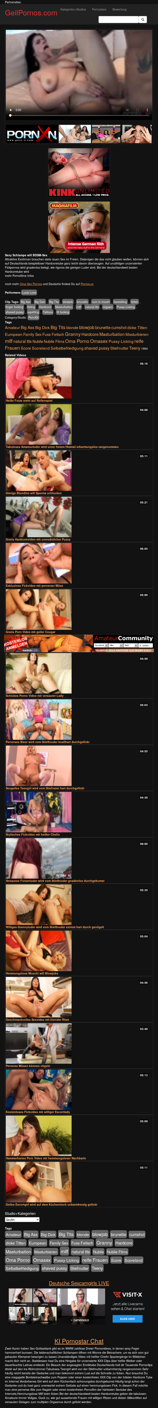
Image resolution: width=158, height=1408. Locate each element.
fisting (31, 307)
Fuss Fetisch (53, 334)
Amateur (12, 327)
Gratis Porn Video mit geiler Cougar (30, 632)
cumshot (119, 327)
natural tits (92, 307)
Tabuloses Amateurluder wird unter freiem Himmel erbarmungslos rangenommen (62, 447)
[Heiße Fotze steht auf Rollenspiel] (79, 378)
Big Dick (40, 302)
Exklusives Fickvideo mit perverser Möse (34, 585)
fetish (134, 302)
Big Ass (25, 302)
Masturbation (63, 307)
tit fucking (63, 312)
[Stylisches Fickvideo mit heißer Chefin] (79, 812)
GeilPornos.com (31, 12)
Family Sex (32, 334)
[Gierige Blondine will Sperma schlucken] (79, 470)
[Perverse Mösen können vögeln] (79, 1043)
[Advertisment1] (79, 172)
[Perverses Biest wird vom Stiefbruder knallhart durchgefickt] (79, 719)
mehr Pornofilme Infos (19, 276)
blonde (72, 327)
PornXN (33, 317)
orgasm (108, 307)
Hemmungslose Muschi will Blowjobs (32, 973)
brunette (82, 302)
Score (26, 348)
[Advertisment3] (79, 643)
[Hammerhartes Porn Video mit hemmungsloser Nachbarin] (79, 1136)
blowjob (68, 302)
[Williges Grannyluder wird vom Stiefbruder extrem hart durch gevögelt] (79, 904)
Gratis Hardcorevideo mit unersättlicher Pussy (38, 539)
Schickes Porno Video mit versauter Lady (35, 696)
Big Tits (54, 302)
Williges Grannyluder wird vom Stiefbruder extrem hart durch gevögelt (55, 927)
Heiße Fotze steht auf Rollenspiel (29, 400)
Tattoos (48, 312)
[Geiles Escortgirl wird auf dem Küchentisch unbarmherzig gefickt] (79, 1182)
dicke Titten (137, 327)
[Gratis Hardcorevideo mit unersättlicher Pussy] (79, 517)
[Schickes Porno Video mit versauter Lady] (79, 673)
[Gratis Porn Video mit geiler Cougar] (79, 609)
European (13, 334)
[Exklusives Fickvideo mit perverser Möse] (79, 563)
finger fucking (14, 307)
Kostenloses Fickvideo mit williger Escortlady (38, 1112)
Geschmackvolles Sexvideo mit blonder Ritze (37, 1019)
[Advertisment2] (79, 227)
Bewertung (120, 9)
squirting (33, 312)
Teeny (134, 348)
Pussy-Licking (126, 307)
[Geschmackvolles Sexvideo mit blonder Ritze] (79, 997)
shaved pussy (15, 312)
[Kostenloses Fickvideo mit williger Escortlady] (79, 1089)
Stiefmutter (119, 348)
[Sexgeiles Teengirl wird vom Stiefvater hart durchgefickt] (79, 766)
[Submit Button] (143, 19)
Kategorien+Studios (73, 9)
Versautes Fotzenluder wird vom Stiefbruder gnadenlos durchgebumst (55, 881)
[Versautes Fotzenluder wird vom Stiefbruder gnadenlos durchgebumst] (79, 858)
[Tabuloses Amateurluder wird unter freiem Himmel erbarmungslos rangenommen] (79, 424)
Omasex (99, 340)
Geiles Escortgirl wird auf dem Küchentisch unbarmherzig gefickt (51, 1204)
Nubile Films (54, 341)
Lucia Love (29, 292)
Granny (73, 334)
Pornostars (99, 9)
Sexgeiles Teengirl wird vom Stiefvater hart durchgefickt (45, 788)
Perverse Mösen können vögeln (28, 1066)
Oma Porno (77, 341)
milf (79, 307)
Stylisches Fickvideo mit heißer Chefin (33, 834)
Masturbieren (137, 334)
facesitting (120, 302)
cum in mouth (101, 302)
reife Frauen (95, 1259)
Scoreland (41, 348)
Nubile (38, 341)
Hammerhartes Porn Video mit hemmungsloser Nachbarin (46, 1158)
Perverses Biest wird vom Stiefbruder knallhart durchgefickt (47, 742)
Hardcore (45, 307)
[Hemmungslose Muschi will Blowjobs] (79, 951)
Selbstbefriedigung (67, 348)
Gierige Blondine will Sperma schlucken (34, 493)
